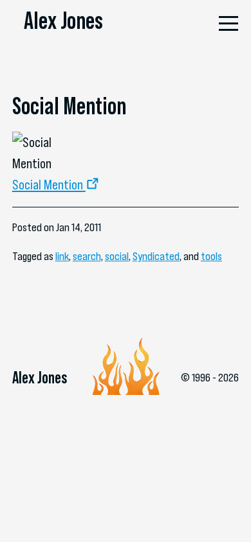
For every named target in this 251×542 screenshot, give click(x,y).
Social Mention (47, 184)
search (87, 256)
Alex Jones (63, 20)
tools (211, 256)
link (62, 256)
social (117, 256)
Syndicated (156, 256)
